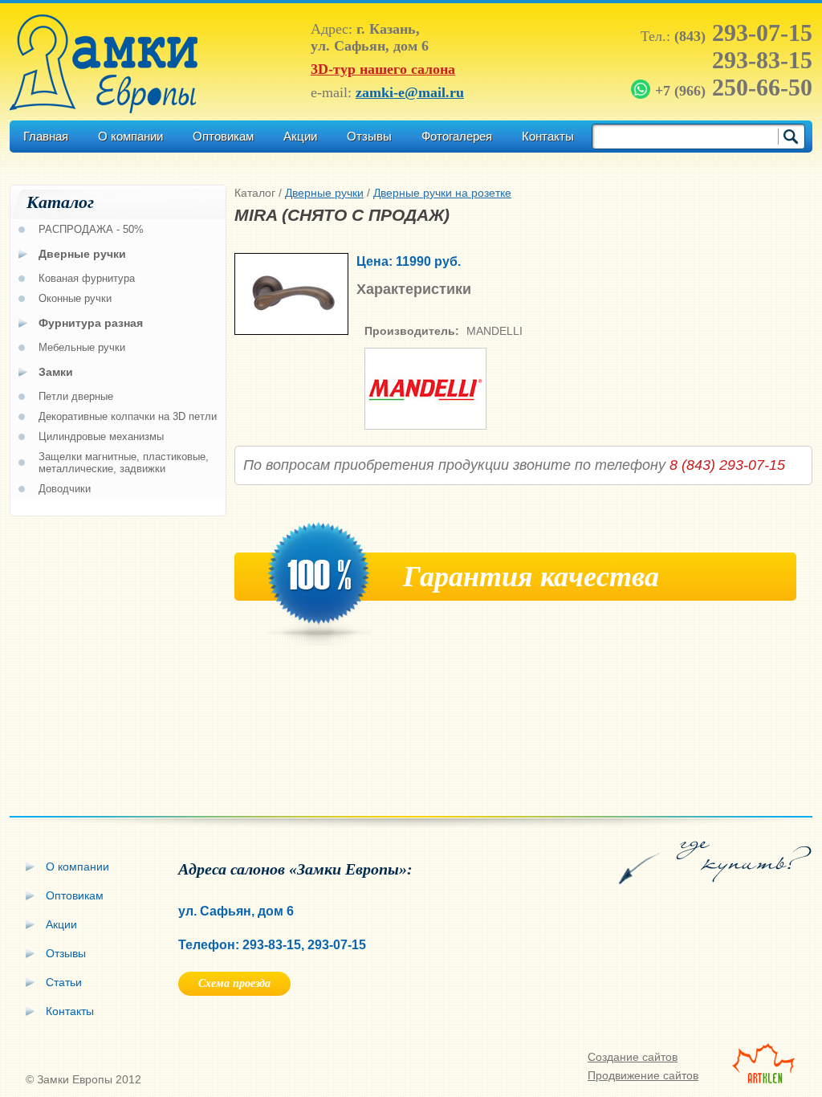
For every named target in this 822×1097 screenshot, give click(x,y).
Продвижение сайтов (643, 1075)
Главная (45, 136)
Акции (300, 136)
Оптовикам (223, 136)
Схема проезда (234, 983)
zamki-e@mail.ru (410, 92)
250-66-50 (733, 87)
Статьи (64, 982)
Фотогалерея (456, 136)
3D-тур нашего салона (383, 69)
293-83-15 (762, 60)
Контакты (548, 136)
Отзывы (369, 136)
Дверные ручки (324, 192)
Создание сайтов (633, 1056)
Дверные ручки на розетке (442, 192)
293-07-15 (743, 32)
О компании (130, 136)
